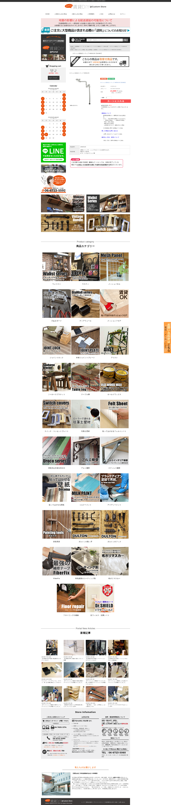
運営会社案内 (89, 802)
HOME (47, 14)
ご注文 (101, 14)
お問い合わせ (122, 802)
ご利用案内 (91, 14)
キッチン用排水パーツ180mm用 (101, 46)
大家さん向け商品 (77, 14)
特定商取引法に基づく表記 (111, 802)
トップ (82, 802)
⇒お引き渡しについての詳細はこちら (59, 755)
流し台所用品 (89, 49)
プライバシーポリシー (99, 802)
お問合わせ (111, 14)
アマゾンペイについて (84, 746)
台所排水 (96, 49)
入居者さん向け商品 (61, 14)
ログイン (123, 14)
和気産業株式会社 (86, 773)
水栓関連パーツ (78, 46)
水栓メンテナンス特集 (80, 49)
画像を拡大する (73, 105)
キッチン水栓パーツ (87, 46)
